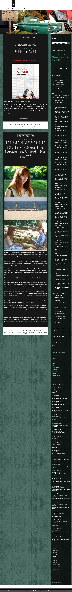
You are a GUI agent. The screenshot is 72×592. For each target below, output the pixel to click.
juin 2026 (55, 552)
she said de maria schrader (13, 127)
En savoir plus (62, 590)
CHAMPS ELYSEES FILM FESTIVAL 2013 (61, 127)
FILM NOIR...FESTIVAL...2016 (61, 269)
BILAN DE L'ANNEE (59, 297)
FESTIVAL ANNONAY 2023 (61, 167)
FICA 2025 (57, 267)
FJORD (53, 397)
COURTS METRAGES (58, 102)
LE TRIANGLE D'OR (57, 431)
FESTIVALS (55, 104)
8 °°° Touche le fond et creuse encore (59, 98)
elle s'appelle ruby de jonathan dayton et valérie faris (21, 332)
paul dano (37, 332)
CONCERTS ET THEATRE (61, 302)
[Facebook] (55, 68)
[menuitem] (7, 8)
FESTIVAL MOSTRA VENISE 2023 (61, 256)
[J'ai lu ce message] (70, 590)
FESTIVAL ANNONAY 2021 (61, 164)
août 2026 (55, 548)
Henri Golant (55, 371)
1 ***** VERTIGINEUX (58, 82)
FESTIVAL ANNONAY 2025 (61, 172)
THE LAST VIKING (56, 444)
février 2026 (55, 560)
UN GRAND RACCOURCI (58, 409)
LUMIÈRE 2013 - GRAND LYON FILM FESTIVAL (62, 284)
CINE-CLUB (57, 300)
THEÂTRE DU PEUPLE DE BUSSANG (58, 329)
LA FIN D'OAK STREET (57, 403)
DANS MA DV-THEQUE (60, 305)
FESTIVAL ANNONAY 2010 (61, 137)
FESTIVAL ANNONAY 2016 (61, 152)
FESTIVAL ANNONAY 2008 (61, 133)
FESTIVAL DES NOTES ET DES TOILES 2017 (61, 175)
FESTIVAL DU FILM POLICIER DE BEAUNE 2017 (61, 209)
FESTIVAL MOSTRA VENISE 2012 (61, 252)
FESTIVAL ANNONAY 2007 (61, 130)
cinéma (22, 127)
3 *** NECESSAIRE (21, 330)
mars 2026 (55, 558)
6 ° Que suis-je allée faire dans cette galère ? (59, 92)
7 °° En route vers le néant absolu (61, 95)
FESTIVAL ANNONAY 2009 (61, 135)
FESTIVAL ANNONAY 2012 (61, 142)
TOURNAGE (57, 322)
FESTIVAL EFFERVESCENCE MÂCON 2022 (61, 243)
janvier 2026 (55, 562)
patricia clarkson (43, 127)
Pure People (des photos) (58, 342)
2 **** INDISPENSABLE (21, 124)
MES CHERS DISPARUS (60, 316)
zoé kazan (35, 127)
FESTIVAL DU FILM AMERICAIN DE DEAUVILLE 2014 (61, 179)
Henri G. (54, 480)
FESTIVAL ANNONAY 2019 (61, 159)
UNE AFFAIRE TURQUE (58, 416)
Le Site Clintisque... (56, 339)
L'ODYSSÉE (54, 452)
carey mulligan (28, 127)
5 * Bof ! (55, 90)
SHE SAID (25, 51)
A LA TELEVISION (59, 295)
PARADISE (54, 389)
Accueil (7, 8)
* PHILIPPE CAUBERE (58, 80)
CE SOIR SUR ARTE (57, 423)
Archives (15, 8)
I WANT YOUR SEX (57, 438)
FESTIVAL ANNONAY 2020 (61, 162)
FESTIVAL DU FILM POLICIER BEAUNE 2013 (61, 186)
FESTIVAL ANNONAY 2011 (61, 140)
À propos (25, 8)
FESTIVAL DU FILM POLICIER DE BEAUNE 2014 (61, 198)
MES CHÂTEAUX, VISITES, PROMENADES (61, 319)
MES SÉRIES (56, 327)
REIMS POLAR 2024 (59, 291)
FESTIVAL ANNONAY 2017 (61, 154)
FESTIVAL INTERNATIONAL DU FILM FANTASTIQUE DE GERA (61, 248)
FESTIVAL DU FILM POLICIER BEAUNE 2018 (61, 190)
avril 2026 (55, 556)
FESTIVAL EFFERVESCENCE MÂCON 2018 (61, 239)
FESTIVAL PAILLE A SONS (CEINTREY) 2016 (61, 260)
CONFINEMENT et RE (58, 100)
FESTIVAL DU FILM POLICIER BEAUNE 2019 (61, 194)
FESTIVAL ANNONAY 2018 (61, 157)
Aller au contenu (5, 1)
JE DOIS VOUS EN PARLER (59, 293)
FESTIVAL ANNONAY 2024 (61, 169)
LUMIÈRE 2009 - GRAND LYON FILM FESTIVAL (62, 280)
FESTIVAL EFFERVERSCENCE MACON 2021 (61, 220)
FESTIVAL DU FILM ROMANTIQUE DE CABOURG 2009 (61, 217)
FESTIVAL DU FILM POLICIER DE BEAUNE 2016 (61, 205)
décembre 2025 (56, 564)
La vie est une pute (57, 325)
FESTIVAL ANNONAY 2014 (61, 147)
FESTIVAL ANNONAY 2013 (61, 145)
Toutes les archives (57, 569)
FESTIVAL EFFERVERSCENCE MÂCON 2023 (61, 224)
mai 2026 (55, 554)
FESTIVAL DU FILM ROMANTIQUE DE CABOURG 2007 (61, 213)
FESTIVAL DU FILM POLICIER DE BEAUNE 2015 (61, 201)
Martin (53, 464)
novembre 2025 (56, 566)
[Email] (13, 3)
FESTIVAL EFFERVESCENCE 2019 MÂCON (61, 228)
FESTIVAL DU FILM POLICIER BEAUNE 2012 (61, 182)
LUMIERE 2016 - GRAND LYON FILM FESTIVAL (62, 276)
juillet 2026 (55, 550)
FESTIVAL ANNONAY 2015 (61, 150)
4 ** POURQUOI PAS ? (58, 88)
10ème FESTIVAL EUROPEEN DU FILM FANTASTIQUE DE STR (62, 107)
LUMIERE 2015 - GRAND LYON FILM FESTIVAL (62, 272)
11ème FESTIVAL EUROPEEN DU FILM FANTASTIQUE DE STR (62, 113)
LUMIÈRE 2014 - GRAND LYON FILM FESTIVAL (62, 288)
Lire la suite (25, 119)
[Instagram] (60, 68)
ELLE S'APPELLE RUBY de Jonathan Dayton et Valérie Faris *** (25, 149)
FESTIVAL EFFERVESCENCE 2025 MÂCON (61, 236)
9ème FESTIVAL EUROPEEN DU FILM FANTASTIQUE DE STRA (61, 123)
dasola (53, 472)
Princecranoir (55, 495)
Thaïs (53, 530)
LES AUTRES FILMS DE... (60, 313)
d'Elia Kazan (25, 291)
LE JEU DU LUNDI (59, 311)
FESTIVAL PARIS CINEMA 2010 (60, 264)
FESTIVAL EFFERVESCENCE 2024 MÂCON (61, 232)
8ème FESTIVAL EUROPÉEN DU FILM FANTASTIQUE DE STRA (61, 118)
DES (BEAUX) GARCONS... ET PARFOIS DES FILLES (61, 308)
